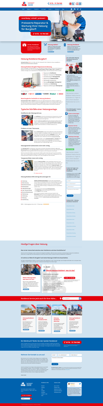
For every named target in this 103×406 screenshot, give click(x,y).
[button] (48, 173)
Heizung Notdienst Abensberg (71, 216)
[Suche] (80, 298)
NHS (29, 62)
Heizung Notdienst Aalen (70, 209)
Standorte (36, 9)
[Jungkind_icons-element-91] (77, 9)
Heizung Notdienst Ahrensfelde (71, 236)
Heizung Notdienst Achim (70, 222)
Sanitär (49, 9)
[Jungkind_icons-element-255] (74, 9)
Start (23, 9)
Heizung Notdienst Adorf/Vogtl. (71, 226)
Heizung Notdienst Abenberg (71, 212)
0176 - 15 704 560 (56, 3)
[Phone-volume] (80, 9)
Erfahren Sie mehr (38, 173)
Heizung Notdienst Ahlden (70, 229)
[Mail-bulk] (71, 9)
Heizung (57, 9)
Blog (63, 9)
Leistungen (43, 9)
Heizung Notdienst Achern (70, 219)
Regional (29, 9)
